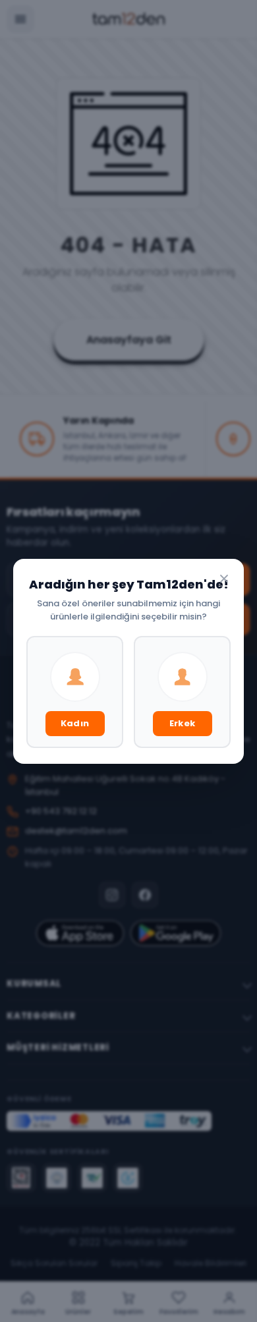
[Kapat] (224, 578)
